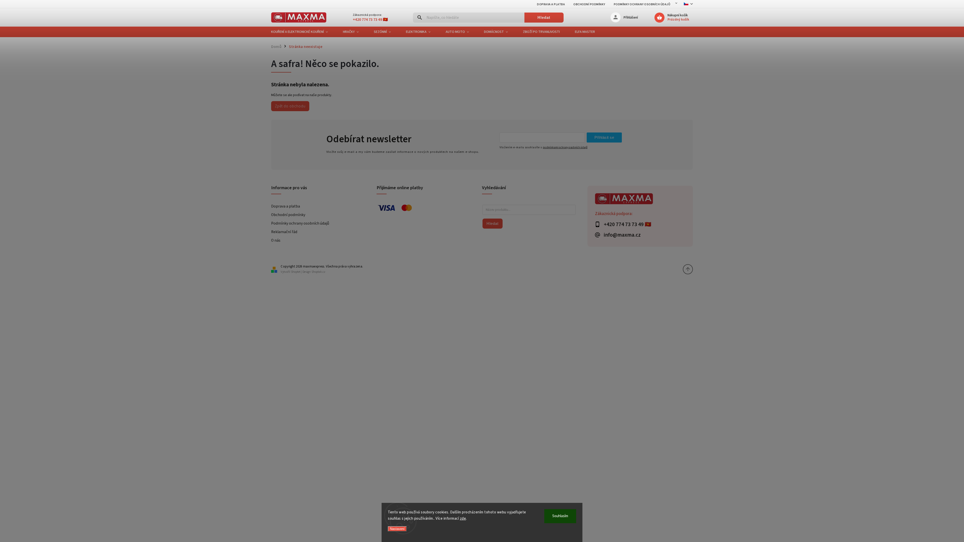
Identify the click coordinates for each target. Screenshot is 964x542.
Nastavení (397, 529)
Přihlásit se (604, 137)
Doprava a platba (551, 4)
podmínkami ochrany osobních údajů (565, 147)
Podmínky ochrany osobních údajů (642, 4)
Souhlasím (560, 516)
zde (463, 518)
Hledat (543, 17)
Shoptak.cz (318, 272)
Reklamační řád (284, 232)
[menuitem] (303, 32)
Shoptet (295, 272)
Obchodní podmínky (589, 4)
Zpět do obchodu (290, 106)
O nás (275, 240)
